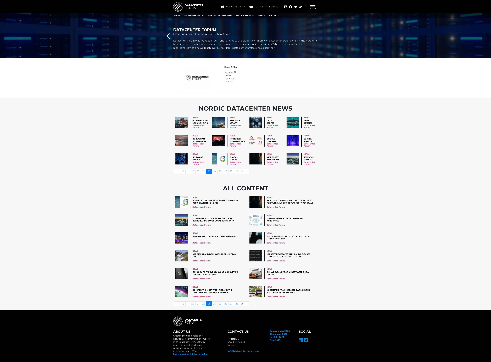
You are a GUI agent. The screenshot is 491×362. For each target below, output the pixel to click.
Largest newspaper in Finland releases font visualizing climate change (288, 255)
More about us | (182, 354)
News (195, 117)
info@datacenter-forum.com (243, 351)
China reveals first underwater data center (288, 273)
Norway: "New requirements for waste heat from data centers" (200, 122)
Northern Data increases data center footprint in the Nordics (288, 291)
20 (192, 171)
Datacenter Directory (219, 15)
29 (242, 171)
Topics (261, 15)
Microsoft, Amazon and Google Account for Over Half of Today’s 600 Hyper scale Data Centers (273, 158)
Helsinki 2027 (277, 337)
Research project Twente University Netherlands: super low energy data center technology (311, 158)
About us (274, 15)
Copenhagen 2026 (280, 331)
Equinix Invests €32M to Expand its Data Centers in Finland (309, 140)
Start (176, 15)
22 (203, 171)
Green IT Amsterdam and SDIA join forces (215, 236)
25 (220, 171)
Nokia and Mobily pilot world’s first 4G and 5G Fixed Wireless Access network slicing (199, 158)
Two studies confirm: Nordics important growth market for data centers (310, 122)
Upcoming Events (193, 15)
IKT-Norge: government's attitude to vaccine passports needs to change (237, 140)
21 (198, 171)
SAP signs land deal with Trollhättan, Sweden (214, 255)
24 (214, 171)
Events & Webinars (235, 7)
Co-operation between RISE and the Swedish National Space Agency (212, 291)
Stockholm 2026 (278, 334)
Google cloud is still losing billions (273, 140)
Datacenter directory (266, 7)
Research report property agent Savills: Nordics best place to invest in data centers (236, 122)
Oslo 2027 (275, 340)
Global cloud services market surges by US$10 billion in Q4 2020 (236, 158)
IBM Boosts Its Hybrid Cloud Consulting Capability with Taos (215, 273)
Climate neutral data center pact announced (286, 219)
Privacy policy (199, 354)
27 (231, 171)
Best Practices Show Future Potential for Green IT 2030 (289, 237)
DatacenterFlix (245, 15)
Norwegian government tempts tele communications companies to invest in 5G (201, 140)
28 (237, 171)
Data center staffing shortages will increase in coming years (273, 122)
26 (226, 171)
